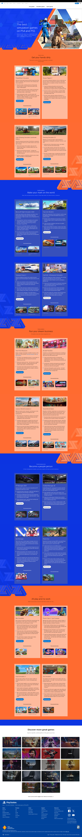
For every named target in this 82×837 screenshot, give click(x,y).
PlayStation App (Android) (71, 819)
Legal (48, 834)
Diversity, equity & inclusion (33, 814)
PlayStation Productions (6, 814)
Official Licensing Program (58, 818)
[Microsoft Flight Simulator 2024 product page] (27, 205)
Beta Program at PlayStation (72, 822)
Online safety (30, 812)
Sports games (50, 6)
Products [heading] (17, 807)
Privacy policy (52, 834)
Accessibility (30, 811)
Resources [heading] (56, 807)
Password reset (44, 815)
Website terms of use (58, 834)
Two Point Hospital (30, 354)
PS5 (7, 3)
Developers (56, 815)
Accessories (18, 3)
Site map (64, 834)
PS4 (16, 811)
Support (26, 3)
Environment (30, 809)
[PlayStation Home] (2, 3)
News (23, 3)
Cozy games (31, 6)
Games (10, 3)
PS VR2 (16, 812)
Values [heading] (29, 807)
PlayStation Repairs (44, 814)
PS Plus (14, 3)
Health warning (56, 814)
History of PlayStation (6, 817)
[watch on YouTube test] (24, 113)
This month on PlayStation (10, 805)
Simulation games (40, 6)
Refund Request (44, 817)
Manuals (42, 818)
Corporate (4, 815)
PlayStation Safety (44, 811)
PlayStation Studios (6, 812)
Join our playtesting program (72, 821)
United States (7, 834)
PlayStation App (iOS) (70, 818)
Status (42, 812)
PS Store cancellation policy (58, 811)
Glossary (55, 817)
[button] (20, 101)
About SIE (4, 809)
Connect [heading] (69, 807)
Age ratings (56, 812)
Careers (4, 811)
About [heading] (4, 807)
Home (4, 805)
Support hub (43, 809)
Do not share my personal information (73, 834)
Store (4, 3)
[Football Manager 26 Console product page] (54, 478)
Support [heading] (43, 807)
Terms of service (57, 809)
